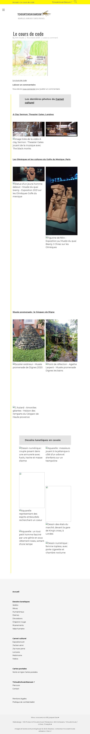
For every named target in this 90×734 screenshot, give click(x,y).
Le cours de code (20, 80)
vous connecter (28, 89)
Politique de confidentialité (24, 702)
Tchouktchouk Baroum (23, 682)
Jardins (15, 605)
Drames (16, 615)
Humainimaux (18, 612)
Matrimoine (17, 655)
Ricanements (18, 625)
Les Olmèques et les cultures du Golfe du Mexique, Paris (41, 159)
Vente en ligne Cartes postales (25, 672)
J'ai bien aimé (18, 645)
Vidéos (15, 659)
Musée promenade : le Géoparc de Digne (33, 312)
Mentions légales (19, 699)
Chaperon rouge (19, 622)
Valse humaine (18, 629)
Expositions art (18, 642)
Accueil (15, 2)
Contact (16, 689)
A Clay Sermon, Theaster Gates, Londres (33, 114)
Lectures (16, 652)
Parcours (16, 685)
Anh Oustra (19, 38)
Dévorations (17, 618)
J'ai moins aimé (19, 649)
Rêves (15, 608)
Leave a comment (50, 38)
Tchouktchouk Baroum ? (62, 2)
